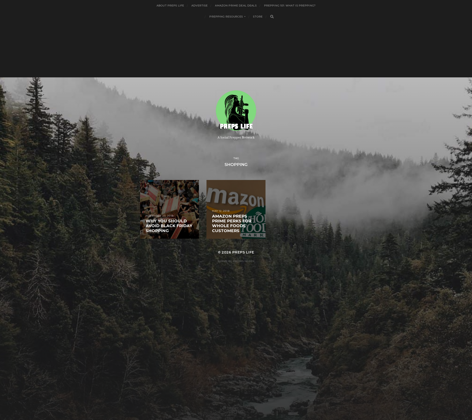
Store (258, 16)
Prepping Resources (226, 16)
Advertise (199, 5)
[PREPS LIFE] (236, 110)
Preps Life (243, 252)
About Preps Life (170, 5)
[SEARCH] (272, 16)
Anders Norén (243, 261)
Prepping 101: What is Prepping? (289, 5)
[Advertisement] (236, 50)
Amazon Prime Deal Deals (235, 5)
